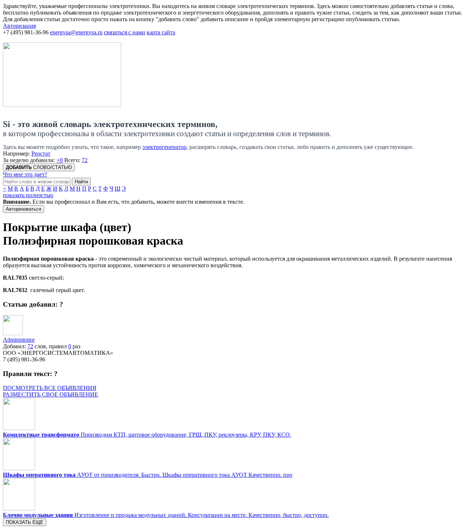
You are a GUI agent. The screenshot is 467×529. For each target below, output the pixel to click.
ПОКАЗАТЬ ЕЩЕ (24, 522)
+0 (60, 160)
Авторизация (19, 26)
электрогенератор (164, 147)
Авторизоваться (23, 209)
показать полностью (28, 195)
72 (85, 160)
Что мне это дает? (25, 174)
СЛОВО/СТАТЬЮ (39, 167)
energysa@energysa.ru (76, 32)
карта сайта (161, 32)
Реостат (40, 153)
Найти (81, 181)
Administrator (19, 340)
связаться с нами (124, 32)
